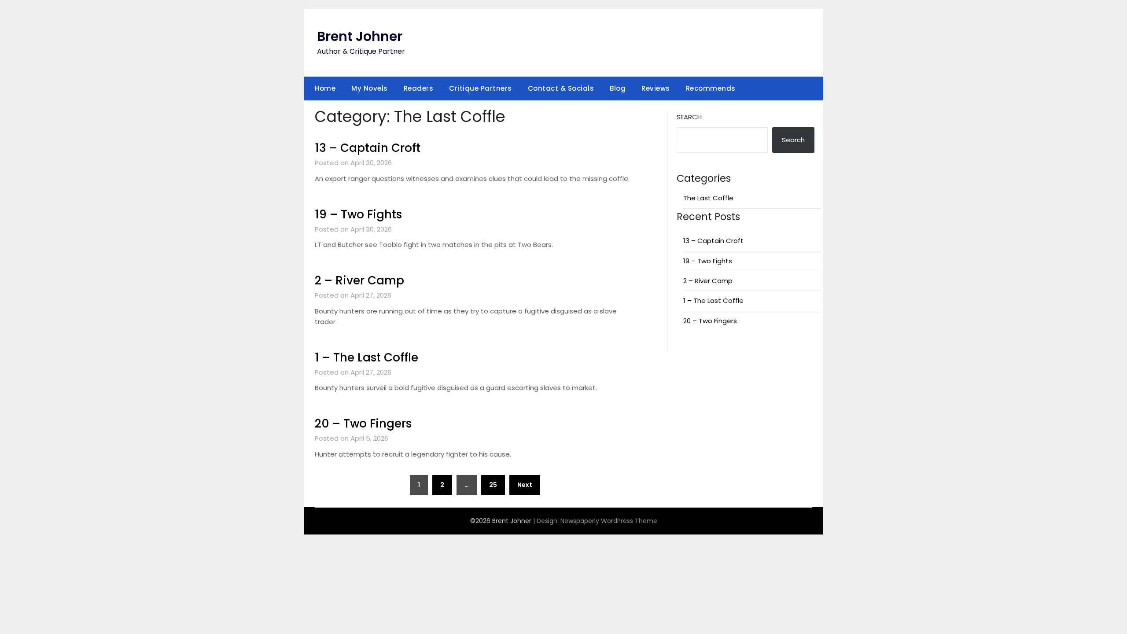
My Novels (369, 88)
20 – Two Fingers (363, 423)
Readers (419, 88)
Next (524, 484)
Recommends (711, 88)
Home (325, 88)
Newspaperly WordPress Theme (608, 520)
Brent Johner (359, 36)
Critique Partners (480, 88)
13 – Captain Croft (367, 148)
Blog (618, 88)
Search (689, 117)
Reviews (655, 88)
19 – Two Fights (358, 214)
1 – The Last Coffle (366, 357)
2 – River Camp (359, 280)
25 (493, 484)
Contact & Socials (561, 88)
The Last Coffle (708, 198)
